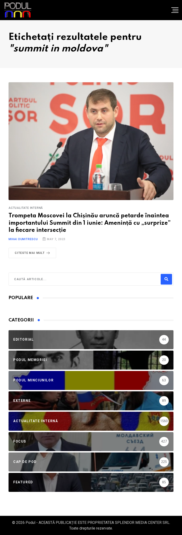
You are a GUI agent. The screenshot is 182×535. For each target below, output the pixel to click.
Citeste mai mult (30, 253)
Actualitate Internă (26, 208)
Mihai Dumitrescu (23, 239)
